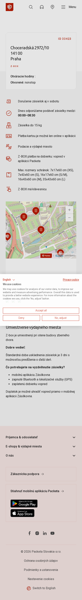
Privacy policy (71, 279)
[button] (9, 280)
